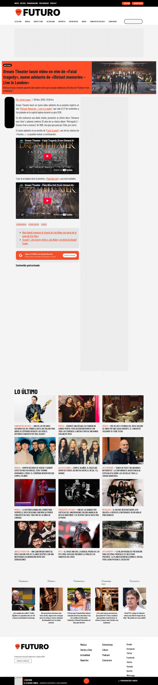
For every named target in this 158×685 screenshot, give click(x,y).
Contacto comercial (23, 661)
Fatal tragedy (52, 130)
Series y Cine (38, 21)
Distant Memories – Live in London (35, 108)
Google (129, 644)
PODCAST (53, 3)
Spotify (129, 671)
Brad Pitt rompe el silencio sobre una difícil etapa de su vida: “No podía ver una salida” (134, 615)
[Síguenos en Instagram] (120, 11)
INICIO (16, 3)
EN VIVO (23, 3)
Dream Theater (34, 224)
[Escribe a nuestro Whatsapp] (142, 11)
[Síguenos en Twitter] (131, 11)
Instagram (130, 648)
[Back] (75, 681)
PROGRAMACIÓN (32, 3)
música (44, 224)
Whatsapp (130, 675)
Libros (105, 649)
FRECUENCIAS (44, 3)
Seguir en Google (69, 255)
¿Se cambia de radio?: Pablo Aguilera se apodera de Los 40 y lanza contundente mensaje (23, 615)
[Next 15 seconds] (92, 681)
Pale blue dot (52, 178)
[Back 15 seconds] (81, 681)
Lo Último (17, 21)
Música (27, 21)
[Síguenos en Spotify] (139, 11)
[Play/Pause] (86, 681)
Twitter (129, 662)
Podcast (106, 654)
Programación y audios (129, 681)
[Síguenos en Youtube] (135, 11)
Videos (84, 21)
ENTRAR (127, 3)
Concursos (113, 21)
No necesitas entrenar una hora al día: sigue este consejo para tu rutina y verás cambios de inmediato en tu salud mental (51, 618)
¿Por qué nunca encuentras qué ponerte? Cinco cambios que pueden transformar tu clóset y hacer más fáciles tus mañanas (106, 618)
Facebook (130, 657)
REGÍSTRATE (138, 3)
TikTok (129, 653)
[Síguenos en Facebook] (128, 11)
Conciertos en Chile (97, 21)
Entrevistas (73, 21)
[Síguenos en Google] (116, 11)
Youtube (129, 666)
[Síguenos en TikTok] (124, 11)
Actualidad (51, 21)
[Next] (97, 681)
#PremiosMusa (21, 224)
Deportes (61, 21)
